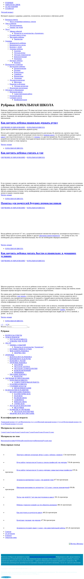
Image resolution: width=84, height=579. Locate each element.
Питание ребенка (16, 61)
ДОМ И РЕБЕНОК (12, 337)
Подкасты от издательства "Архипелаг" (29, 347)
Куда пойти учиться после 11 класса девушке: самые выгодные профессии (44, 470)
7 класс (31, 432)
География (11, 440)
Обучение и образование (14, 90)
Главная (8, 532)
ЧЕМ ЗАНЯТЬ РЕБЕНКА (19, 351)
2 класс (8, 432)
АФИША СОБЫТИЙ (18, 345)
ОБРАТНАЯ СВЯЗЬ (12, 5)
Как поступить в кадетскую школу (29, 512)
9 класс (40, 432)
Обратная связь (11, 537)
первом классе (49, 135)
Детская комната (16, 25)
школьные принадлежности (49, 235)
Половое (17, 70)
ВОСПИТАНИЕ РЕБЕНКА (20, 392)
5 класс (22, 432)
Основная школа (16, 96)
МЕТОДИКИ (19, 408)
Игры (20, 440)
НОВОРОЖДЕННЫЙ (22, 370)
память (62, 310)
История (24, 440)
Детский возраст (7, 12)
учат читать (21, 296)
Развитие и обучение (17, 84)
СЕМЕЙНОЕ (19, 400)
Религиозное (19, 72)
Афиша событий (16, 31)
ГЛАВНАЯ (9, 8)
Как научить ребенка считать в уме (22, 152)
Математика (39, 440)
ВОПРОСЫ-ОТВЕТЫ (13, 335)
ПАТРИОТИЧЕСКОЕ (22, 394)
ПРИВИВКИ (19, 372)
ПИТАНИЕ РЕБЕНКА (18, 374)
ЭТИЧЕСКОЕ (19, 404)
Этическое (18, 78)
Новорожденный (20, 57)
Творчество (18, 39)
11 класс (51, 432)
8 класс (36, 432)
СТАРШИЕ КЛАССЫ (18, 386)
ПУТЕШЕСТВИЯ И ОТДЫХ (21, 349)
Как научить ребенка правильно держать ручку (29, 122)
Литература (31, 440)
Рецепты (17, 62)
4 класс (17, 432)
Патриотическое (20, 68)
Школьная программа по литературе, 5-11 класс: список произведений (43, 487)
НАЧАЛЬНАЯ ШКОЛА (14, 148)
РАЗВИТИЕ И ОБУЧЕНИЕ (20, 409)
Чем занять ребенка (17, 37)
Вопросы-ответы (11, 20)
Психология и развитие (14, 64)
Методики (18, 82)
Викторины (4, 440)
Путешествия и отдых (18, 35)
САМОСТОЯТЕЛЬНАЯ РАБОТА (26, 382)
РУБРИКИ (9, 3)
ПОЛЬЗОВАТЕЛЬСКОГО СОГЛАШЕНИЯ (42, 557)
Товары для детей (16, 27)
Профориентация (20, 100)
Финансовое (18, 76)
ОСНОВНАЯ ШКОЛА (18, 384)
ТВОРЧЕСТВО (20, 353)
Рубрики (8, 535)
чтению (37, 137)
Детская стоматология (22, 55)
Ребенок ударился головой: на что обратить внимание (37, 505)
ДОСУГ (8, 343)
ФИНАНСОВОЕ (20, 402)
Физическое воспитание (19, 88)
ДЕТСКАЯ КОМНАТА (18, 339)
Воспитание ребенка (17, 66)
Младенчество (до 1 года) (29, 422)
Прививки (18, 59)
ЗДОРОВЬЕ (9, 355)
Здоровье (8, 41)
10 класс (46, 432)
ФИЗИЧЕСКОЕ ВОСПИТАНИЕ (22, 413)
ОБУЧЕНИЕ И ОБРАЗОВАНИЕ (17, 378)
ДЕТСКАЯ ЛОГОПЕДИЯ (24, 411)
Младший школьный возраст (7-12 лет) (51, 422)
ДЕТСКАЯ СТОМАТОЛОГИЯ (25, 368)
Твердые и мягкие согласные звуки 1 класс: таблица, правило (40, 455)
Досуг (7, 29)
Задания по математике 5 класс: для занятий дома (35, 480)
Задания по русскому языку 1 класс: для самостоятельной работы (41, 528)
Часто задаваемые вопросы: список (23, 21)
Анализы (17, 51)
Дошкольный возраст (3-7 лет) (11, 422)
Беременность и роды (18, 45)
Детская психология (17, 80)
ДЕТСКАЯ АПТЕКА (22, 366)
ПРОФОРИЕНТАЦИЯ (22, 388)
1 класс (3, 432)
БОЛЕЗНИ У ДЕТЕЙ (17, 361)
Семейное (17, 74)
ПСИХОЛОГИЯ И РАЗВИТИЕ (17, 390)
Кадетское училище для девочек (29, 520)
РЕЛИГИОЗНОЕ (20, 398)
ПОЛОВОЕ (18, 396)
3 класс (12, 432)
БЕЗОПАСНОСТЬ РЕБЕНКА (21, 357)
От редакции (10, 534)
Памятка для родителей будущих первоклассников (31, 203)
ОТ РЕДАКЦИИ (11, 6)
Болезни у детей (16, 47)
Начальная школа (16, 92)
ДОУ (16, 440)
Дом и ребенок (10, 23)
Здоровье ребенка (16, 49)
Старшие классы (16, 98)
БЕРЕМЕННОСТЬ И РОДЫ (20, 359)
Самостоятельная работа (23, 94)
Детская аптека (19, 53)
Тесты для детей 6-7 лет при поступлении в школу (35, 497)
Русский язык (47, 440)
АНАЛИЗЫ (18, 365)
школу (3, 137)
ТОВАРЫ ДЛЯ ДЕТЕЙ (18, 341)
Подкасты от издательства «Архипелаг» (29, 33)
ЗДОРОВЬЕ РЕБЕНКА (18, 363)
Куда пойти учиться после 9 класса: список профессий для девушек (42, 462)
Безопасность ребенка (18, 43)
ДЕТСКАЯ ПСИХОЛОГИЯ (20, 406)
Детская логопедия (21, 86)
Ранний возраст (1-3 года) (14, 424)
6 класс (26, 432)
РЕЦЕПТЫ (18, 376)
